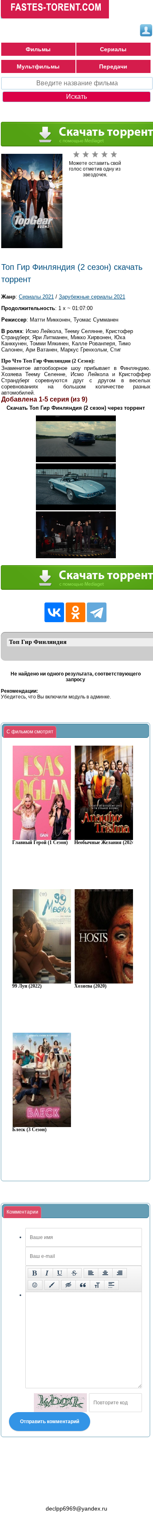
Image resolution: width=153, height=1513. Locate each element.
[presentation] (30, 732)
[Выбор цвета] (51, 1285)
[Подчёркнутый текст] (60, 1273)
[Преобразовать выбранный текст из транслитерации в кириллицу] (97, 1285)
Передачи (113, 66)
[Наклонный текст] (47, 1273)
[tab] (30, 732)
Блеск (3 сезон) (29, 1129)
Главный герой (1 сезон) (40, 842)
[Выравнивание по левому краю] (91, 1273)
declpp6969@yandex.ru (76, 1508)
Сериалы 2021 (36, 297)
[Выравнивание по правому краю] (119, 1273)
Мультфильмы (38, 66)
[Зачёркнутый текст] (74, 1273)
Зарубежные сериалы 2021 (92, 297)
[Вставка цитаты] (82, 1285)
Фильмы (38, 49)
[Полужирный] (34, 1273)
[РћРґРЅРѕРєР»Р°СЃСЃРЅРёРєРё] (75, 612)
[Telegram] (96, 612)
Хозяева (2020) (90, 986)
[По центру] (105, 1273)
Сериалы (113, 49)
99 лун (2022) (27, 986)
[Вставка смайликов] (35, 1285)
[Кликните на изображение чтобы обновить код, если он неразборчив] (60, 1402)
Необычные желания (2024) (105, 842)
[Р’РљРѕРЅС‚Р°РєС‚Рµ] (54, 612)
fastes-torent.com (46, 1493)
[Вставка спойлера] (111, 1285)
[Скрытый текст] (68, 1285)
